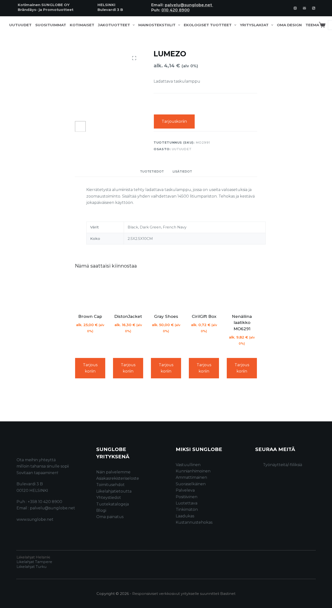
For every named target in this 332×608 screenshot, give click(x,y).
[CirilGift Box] (204, 292)
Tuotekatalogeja (112, 504)
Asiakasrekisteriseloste (117, 478)
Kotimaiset (82, 25)
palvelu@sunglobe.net (189, 5)
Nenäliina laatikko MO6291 (242, 322)
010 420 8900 (175, 10)
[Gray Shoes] (166, 292)
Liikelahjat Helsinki (33, 557)
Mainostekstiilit (156, 25)
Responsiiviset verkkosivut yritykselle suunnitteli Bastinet (184, 593)
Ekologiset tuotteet (208, 25)
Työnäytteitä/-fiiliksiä (282, 464)
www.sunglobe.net (35, 519)
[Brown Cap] (90, 292)
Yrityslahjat (254, 25)
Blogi (101, 510)
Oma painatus (109, 516)
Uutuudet (20, 25)
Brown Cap (90, 316)
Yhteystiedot (108, 497)
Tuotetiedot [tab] (152, 171)
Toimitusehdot (110, 484)
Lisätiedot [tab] (182, 171)
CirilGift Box (204, 316)
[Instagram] (295, 8)
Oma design (289, 25)
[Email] (304, 8)
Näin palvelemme (113, 472)
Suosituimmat (50, 25)
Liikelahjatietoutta (113, 491)
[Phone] (313, 8)
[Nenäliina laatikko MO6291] (242, 292)
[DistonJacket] (128, 292)
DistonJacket (128, 316)
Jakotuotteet (114, 25)
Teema (312, 25)
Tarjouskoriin (174, 121)
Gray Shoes (166, 316)
